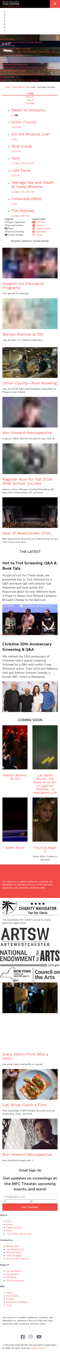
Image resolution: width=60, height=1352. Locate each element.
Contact (10, 1298)
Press (9, 1305)
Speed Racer (15, 847)
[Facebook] (23, 1337)
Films (9, 1221)
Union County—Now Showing (29, 383)
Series (38, 234)
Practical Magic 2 (45, 849)
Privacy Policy (38, 1348)
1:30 (22, 163)
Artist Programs (14, 1255)
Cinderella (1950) (26, 199)
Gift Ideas (11, 1277)
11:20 (14, 191)
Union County (23, 122)
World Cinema (43, 228)
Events (39, 225)
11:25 (14, 163)
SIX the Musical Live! (30, 134)
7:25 (27, 215)
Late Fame (21, 170)
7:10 (32, 191)
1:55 (22, 191)
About (9, 1292)
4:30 (27, 191)
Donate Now (12, 1274)
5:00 (13, 115)
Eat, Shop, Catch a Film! (24, 1105)
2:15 (13, 151)
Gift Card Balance (15, 1280)
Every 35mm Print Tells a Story (25, 1056)
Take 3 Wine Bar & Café (17, 87)
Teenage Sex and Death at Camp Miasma (32, 184)
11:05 (14, 215)
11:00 (14, 203)
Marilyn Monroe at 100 (23, 334)
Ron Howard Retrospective (27, 432)
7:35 (18, 151)
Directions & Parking (16, 1302)
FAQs (9, 1230)
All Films (41, 222)
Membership (12, 1246)
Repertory (41, 231)
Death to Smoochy (28, 110)
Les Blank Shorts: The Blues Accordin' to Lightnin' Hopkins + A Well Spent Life (45, 783)
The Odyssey (23, 211)
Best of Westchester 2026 (26, 533)
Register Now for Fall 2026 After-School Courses (27, 481)
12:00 (14, 139)
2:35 (13, 127)
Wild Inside (21, 146)
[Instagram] (31, 1337)
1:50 (13, 175)
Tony (15, 158)
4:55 (18, 175)
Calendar (30, 103)
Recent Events (13, 1252)
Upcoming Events (15, 1249)
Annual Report (13, 1271)
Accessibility (12, 1295)
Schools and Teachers (17, 1258)
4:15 (27, 163)
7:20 (18, 127)
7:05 (32, 163)
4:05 (22, 215)
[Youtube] (39, 1337)
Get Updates (30, 1207)
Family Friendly (13, 1227)
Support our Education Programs (23, 285)
